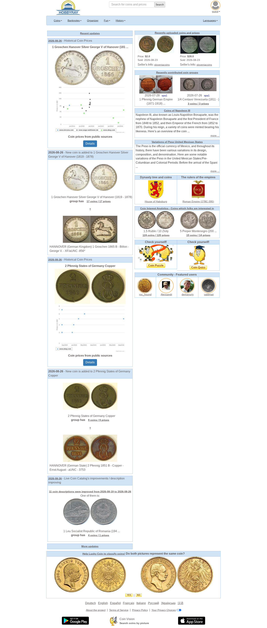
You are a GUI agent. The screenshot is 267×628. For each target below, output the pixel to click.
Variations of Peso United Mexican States (177, 141)
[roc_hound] (145, 285)
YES (129, 595)
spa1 (164, 95)
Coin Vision (127, 619)
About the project (96, 610)
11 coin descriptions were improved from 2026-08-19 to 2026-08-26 (90, 491)
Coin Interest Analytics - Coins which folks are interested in (177, 208)
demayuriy (188, 294)
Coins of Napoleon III (177, 110)
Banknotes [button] (74, 20)
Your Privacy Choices (163, 610)
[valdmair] (209, 285)
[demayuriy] (187, 285)
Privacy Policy (140, 610)
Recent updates (90, 33)
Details (90, 143)
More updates (89, 546)
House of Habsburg (156, 201)
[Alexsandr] (166, 285)
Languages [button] (209, 20)
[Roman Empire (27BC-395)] (198, 189)
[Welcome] (68, 7)
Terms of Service (118, 610)
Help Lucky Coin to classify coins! (103, 553)
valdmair (209, 294)
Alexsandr (166, 294)
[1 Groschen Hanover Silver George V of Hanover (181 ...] (90, 91)
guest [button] (215, 11)
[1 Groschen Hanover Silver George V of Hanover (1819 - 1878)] (90, 177)
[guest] (216, 4)
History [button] (120, 20)
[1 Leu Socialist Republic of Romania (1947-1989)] (90, 511)
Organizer (92, 20)
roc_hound (145, 294)
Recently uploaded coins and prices (177, 32)
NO (138, 595)
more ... (215, 135)
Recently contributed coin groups (177, 72)
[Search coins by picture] (113, 620)
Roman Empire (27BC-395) (198, 201)
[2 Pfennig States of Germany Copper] (90, 310)
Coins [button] (57, 20)
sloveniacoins (162, 64)
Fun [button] (106, 20)
